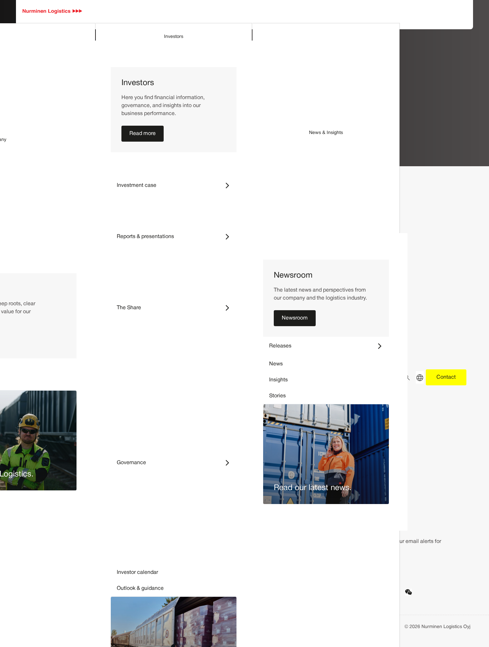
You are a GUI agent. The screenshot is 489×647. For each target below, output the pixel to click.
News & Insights (326, 133)
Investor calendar (137, 572)
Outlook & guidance (140, 588)
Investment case (177, 185)
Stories (277, 396)
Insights (278, 380)
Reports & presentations (177, 236)
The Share (177, 307)
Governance (177, 462)
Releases (329, 345)
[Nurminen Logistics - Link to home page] (52, 11)
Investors (173, 37)
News (276, 364)
